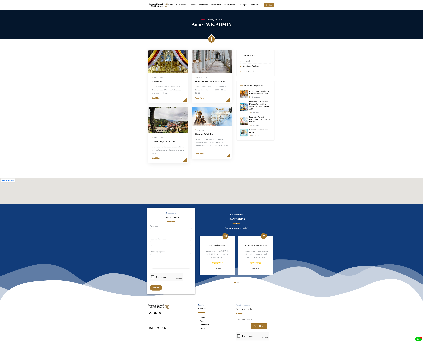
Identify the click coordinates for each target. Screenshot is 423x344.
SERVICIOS (203, 5)
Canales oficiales (204, 134)
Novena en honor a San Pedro (258, 131)
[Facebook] (150, 313)
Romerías (157, 81)
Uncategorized (248, 71)
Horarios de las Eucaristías (210, 81)
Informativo (247, 61)
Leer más (217, 269)
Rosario (202, 317)
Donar (269, 5)
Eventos (202, 328)
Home (202, 19)
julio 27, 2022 (158, 77)
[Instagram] (160, 313)
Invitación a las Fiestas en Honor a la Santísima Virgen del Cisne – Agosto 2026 (259, 105)
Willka (164, 328)
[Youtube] (155, 313)
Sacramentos (204, 325)
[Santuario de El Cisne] (158, 5)
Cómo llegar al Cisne (163, 141)
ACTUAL (193, 5)
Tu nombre (154, 226)
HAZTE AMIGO (229, 5)
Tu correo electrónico (158, 239)
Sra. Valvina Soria (217, 245)
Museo (201, 321)
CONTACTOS (255, 5)
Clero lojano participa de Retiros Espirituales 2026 (259, 92)
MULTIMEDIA (216, 5)
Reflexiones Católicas (251, 66)
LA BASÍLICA (181, 5)
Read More (156, 98)
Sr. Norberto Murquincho (256, 245)
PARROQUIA (243, 5)
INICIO (170, 5)
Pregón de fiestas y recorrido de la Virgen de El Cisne (259, 119)
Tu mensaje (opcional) (158, 251)
